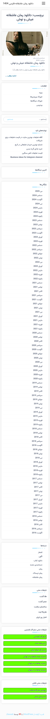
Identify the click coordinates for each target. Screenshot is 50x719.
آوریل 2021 (37, 316)
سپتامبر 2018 (37, 441)
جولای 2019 (37, 399)
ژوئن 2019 (38, 403)
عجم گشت (42, 601)
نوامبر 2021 (37, 287)
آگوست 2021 (37, 299)
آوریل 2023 (37, 237)
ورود (40, 92)
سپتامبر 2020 (37, 345)
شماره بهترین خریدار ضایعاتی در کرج (28, 144)
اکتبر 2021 (38, 291)
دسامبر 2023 (37, 220)
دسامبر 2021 (37, 282)
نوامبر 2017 (37, 482)
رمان (34, 58)
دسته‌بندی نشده (40, 58)
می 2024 (38, 203)
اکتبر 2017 (38, 487)
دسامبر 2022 (37, 245)
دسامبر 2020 (37, 332)
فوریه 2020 (37, 374)
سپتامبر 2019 (37, 395)
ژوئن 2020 (38, 358)
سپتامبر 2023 (37, 228)
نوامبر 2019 (37, 387)
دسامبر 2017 (37, 478)
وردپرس (39, 105)
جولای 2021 (37, 303)
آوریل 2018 (37, 462)
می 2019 (38, 407)
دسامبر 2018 (37, 428)
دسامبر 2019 (37, 383)
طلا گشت (43, 596)
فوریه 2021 (37, 324)
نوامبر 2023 (37, 224)
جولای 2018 (37, 449)
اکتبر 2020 (38, 341)
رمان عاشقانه (37, 577)
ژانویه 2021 (37, 328)
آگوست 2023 (37, 233)
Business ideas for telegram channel (26, 157)
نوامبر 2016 (37, 520)
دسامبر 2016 (37, 516)
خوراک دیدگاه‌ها (36, 101)
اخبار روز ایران (41, 617)
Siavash (10, 714)
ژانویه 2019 (37, 424)
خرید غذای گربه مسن (34, 149)
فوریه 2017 (37, 508)
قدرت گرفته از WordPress (34, 714)
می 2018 (38, 457)
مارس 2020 (37, 370)
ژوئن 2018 (38, 453)
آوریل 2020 (37, 366)
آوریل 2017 (37, 499)
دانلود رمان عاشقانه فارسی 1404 (18, 4)
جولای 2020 (37, 353)
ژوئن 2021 (38, 308)
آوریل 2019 (37, 412)
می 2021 (38, 312)
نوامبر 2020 (37, 337)
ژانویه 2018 (37, 474)
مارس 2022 (37, 270)
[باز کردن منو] (43, 3)
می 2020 (38, 362)
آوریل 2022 (37, 266)
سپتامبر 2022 (37, 249)
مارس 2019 (37, 416)
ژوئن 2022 (38, 258)
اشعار (40, 552)
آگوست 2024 (37, 199)
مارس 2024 (37, 207)
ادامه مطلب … (10, 76)
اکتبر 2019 (38, 391)
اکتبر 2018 (38, 437)
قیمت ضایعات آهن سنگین (32, 153)
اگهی (40, 556)
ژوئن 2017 (38, 491)
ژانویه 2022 (37, 278)
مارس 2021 (37, 320)
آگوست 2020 (37, 349)
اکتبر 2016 (38, 524)
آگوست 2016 (37, 532)
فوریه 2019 (37, 420)
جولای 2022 (37, 253)
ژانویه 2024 (37, 216)
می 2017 (38, 495)
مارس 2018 (37, 466)
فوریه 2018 (37, 470)
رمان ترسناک (37, 573)
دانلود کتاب (38, 560)
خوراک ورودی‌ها (36, 96)
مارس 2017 (37, 503)
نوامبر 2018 (37, 433)
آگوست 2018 (37, 445)
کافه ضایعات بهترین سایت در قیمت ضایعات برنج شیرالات (23, 139)
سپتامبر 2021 (37, 295)
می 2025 (38, 191)
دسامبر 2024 (37, 195)
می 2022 (38, 262)
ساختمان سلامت (40, 606)
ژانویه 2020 (37, 378)
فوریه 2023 (37, 241)
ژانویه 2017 (37, 512)
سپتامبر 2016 (37, 528)
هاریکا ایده (43, 612)
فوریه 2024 (37, 212)
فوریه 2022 (37, 274)
